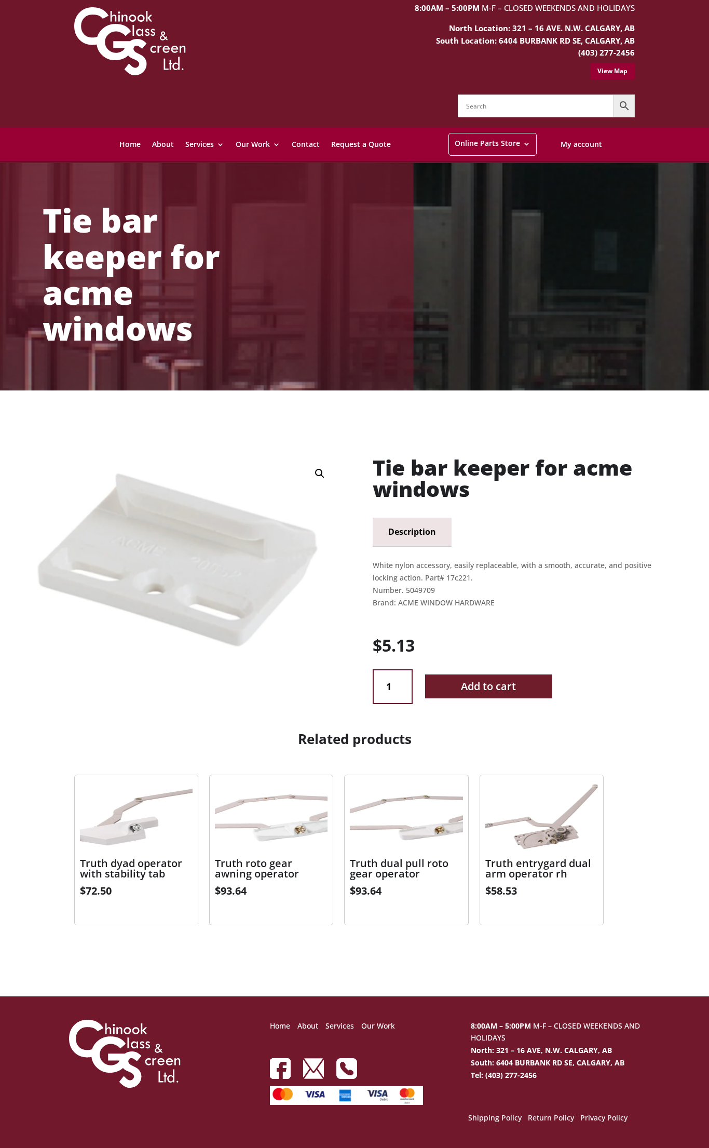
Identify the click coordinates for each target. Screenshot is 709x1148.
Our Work (253, 144)
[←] (34, 418)
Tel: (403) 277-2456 (504, 1075)
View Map (612, 70)
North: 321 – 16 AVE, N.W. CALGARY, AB (541, 1050)
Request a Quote (361, 144)
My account (581, 144)
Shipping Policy (495, 1118)
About (163, 144)
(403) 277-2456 (606, 52)
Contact (306, 144)
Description (412, 531)
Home (130, 144)
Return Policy (551, 1118)
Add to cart (488, 686)
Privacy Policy (604, 1118)
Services (199, 144)
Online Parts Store (487, 143)
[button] (319, 473)
